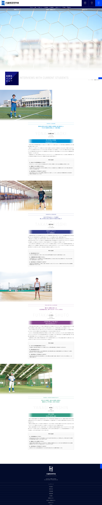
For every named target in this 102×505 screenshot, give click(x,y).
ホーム (89, 79)
